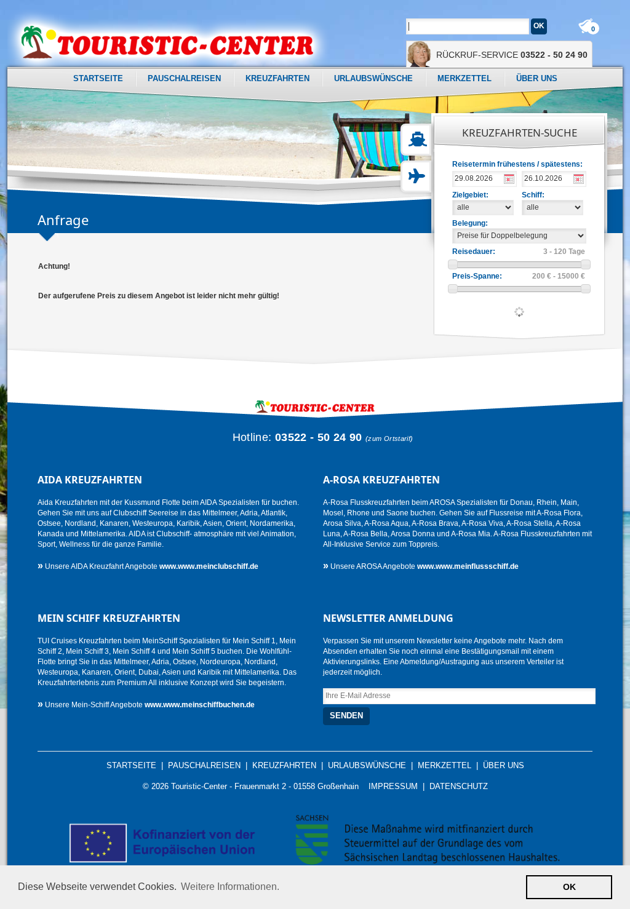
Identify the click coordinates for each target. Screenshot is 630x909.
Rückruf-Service (512, 55)
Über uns (536, 78)
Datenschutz (458, 786)
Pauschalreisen (184, 78)
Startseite (98, 78)
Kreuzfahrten (277, 78)
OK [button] (569, 887)
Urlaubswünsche (373, 78)
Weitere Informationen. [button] (230, 886)
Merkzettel (464, 78)
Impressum (393, 786)
